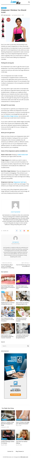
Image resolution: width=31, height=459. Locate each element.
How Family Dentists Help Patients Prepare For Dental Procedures (7, 319)
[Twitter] (20, 230)
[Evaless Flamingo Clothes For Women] (8, 435)
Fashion (4, 7)
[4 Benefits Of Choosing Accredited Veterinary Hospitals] (23, 311)
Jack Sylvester (7, 15)
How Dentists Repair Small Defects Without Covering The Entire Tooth (8, 287)
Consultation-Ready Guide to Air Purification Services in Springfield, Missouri (22, 336)
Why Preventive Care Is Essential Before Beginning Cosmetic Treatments (7, 336)
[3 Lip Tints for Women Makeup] (23, 435)
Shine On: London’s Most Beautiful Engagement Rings (7, 424)
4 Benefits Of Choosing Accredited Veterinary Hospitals (21, 319)
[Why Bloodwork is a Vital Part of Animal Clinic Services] (8, 296)
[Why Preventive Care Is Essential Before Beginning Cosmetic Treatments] (8, 328)
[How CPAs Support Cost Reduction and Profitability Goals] (23, 279)
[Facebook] (16, 230)
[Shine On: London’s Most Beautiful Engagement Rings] (8, 415)
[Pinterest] (24, 230)
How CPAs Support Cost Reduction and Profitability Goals (22, 287)
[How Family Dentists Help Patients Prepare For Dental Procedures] (8, 311)
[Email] (27, 230)
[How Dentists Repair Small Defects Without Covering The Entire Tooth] (8, 279)
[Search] (29, 2)
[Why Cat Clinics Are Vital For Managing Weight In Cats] (23, 296)
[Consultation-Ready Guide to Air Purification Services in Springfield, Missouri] (23, 328)
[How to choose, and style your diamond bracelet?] (23, 415)
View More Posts (15, 243)
